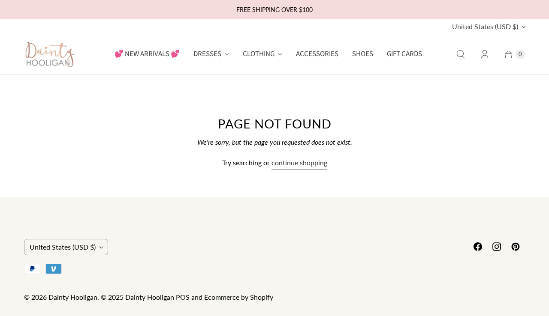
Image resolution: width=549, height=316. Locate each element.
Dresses (207, 54)
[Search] (461, 54)
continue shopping (299, 162)
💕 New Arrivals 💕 (147, 54)
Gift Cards (404, 54)
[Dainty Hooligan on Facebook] (477, 246)
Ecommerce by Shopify (238, 297)
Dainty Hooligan (72, 297)
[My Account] (485, 54)
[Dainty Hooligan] (49, 54)
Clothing (258, 54)
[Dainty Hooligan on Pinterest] (515, 246)
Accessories (317, 54)
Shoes (362, 54)
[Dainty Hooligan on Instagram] (496, 246)
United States (485, 26)
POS (183, 297)
